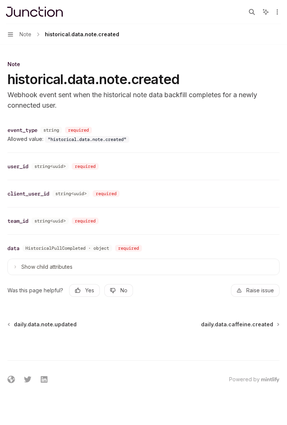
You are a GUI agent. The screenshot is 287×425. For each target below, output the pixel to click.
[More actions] (277, 12)
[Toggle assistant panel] (265, 12)
